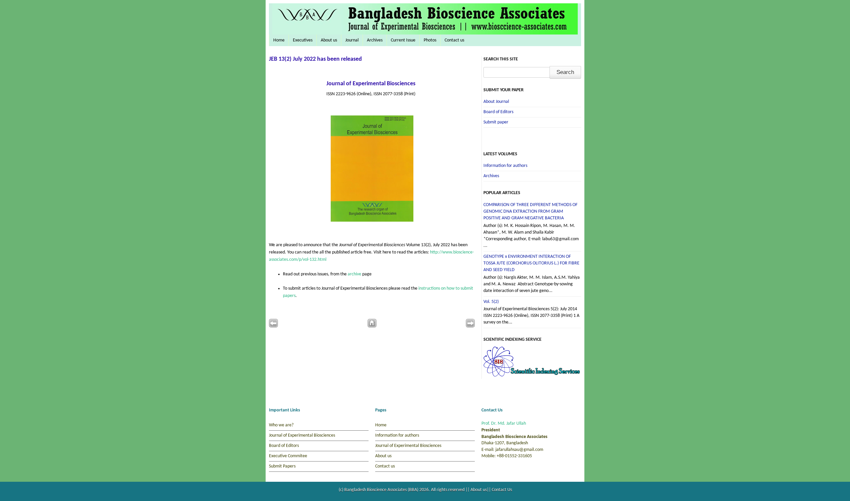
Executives (302, 40)
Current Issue (403, 40)
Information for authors (505, 165)
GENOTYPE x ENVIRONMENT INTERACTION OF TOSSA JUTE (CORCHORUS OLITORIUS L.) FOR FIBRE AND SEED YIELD (531, 263)
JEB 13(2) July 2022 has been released (315, 59)
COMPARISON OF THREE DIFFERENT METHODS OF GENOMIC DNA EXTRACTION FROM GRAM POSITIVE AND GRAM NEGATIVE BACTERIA (530, 211)
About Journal (496, 101)
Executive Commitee (288, 456)
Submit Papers (282, 466)
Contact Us (502, 489)
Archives (374, 40)
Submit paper (495, 122)
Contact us (454, 40)
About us (329, 40)
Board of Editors (498, 111)
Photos (430, 40)
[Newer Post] (273, 326)
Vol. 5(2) (491, 301)
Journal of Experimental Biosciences (370, 84)
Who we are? (281, 425)
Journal (352, 40)
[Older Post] (470, 326)
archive (355, 274)
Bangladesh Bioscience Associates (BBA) (381, 489)
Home (279, 40)
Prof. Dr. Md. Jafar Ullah (503, 423)
